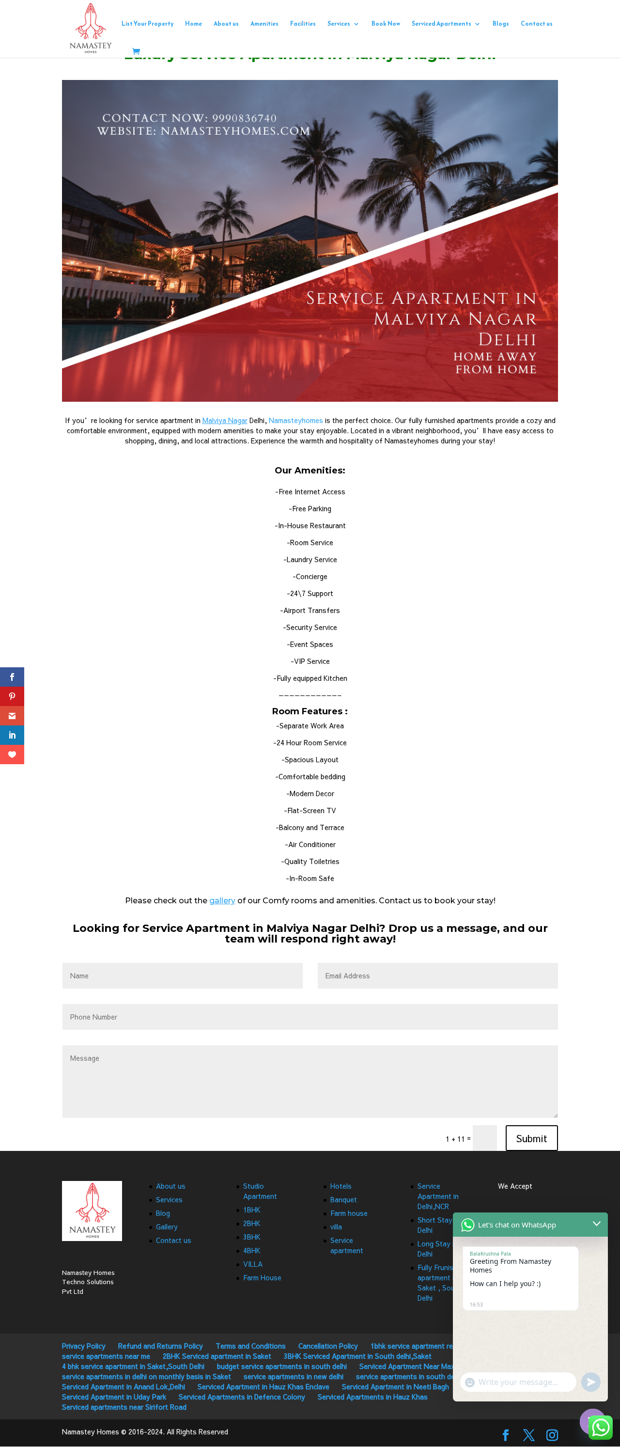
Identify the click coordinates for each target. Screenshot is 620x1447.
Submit (531, 1138)
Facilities (303, 24)
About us (226, 24)
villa (336, 1226)
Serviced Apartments (441, 24)
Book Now (386, 24)
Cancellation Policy (328, 1346)
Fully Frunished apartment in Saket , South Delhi (441, 1282)
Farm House (262, 1277)
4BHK (252, 1250)
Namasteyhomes (296, 420)
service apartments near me (106, 1356)
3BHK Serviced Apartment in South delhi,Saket (358, 1356)
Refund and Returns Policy (160, 1346)
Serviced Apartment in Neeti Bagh (395, 1386)
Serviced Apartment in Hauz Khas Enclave (263, 1386)
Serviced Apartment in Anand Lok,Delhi (123, 1386)
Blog (163, 1213)
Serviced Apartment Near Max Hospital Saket (431, 1366)
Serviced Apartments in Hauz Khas (373, 1396)
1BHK (252, 1209)
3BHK (252, 1237)
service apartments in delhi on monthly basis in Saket (146, 1376)
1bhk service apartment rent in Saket (429, 1346)
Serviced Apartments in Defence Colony (242, 1396)
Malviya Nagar (225, 420)
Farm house (349, 1213)
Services (338, 24)
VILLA (253, 1264)
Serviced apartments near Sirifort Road (124, 1407)
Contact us (537, 24)
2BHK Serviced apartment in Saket (217, 1356)
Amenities (264, 24)
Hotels (341, 1186)
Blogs (501, 24)
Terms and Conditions (251, 1346)
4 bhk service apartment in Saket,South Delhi (133, 1366)
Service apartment (346, 1245)
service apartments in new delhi (293, 1376)
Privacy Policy (84, 1346)
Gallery (167, 1226)
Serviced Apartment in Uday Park (114, 1396)
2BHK (252, 1223)
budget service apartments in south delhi (282, 1366)
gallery (222, 900)
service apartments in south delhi (409, 1376)
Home (193, 24)
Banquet (343, 1199)
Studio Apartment (260, 1191)
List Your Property (147, 24)
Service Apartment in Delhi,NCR (438, 1196)
